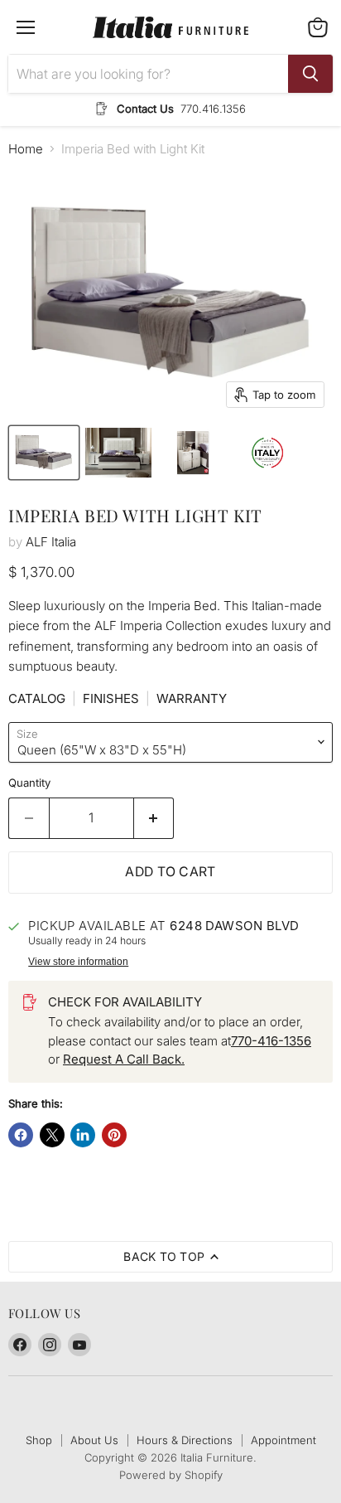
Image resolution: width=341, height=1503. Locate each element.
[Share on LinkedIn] (82, 1134)
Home (25, 149)
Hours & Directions (185, 1440)
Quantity (29, 783)
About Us (94, 1440)
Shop (39, 1440)
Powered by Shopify (171, 1474)
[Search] (310, 74)
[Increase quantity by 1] (154, 818)
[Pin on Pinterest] (114, 1134)
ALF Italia (51, 542)
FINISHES (111, 698)
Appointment (283, 1440)
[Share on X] (52, 1134)
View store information (78, 961)
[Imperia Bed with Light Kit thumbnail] (44, 452)
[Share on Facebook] (20, 1134)
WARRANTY (191, 698)
